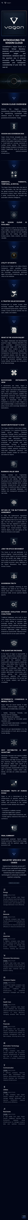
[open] (2, 3)
